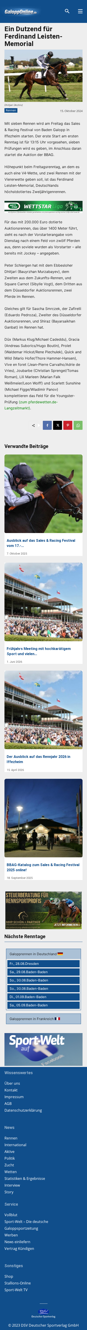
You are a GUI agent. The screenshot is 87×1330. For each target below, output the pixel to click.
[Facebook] (47, 425)
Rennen (11, 110)
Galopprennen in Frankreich (32, 1019)
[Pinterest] (67, 425)
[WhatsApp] (78, 425)
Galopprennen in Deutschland (34, 954)
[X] (57, 425)
